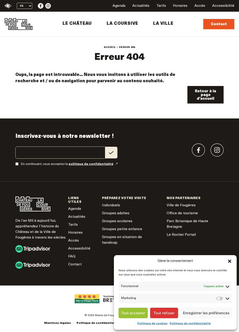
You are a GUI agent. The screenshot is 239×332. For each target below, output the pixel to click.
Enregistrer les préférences (206, 313)
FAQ (71, 256)
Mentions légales (57, 323)
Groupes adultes (115, 213)
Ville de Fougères (181, 205)
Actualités (140, 6)
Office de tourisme (182, 213)
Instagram (48, 6)
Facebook (40, 6)
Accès (199, 6)
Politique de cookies (152, 323)
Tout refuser (164, 313)
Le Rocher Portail (181, 235)
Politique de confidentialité (190, 323)
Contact (219, 24)
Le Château (77, 24)
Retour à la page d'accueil (205, 95)
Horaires (180, 6)
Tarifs (161, 6)
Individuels (111, 205)
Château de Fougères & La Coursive (18, 24)
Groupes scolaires (117, 221)
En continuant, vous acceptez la (67, 164)
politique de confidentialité (91, 164)
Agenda (118, 6)
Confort (8, 6)
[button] (229, 261)
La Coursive (122, 24)
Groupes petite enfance (122, 229)
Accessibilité (223, 6)
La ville (163, 24)
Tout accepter (133, 313)
